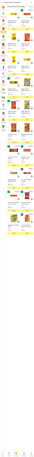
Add (14, 29)
